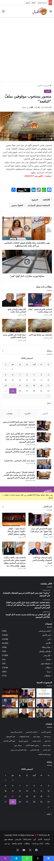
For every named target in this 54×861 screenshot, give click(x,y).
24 (48, 391)
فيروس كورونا (23, 741)
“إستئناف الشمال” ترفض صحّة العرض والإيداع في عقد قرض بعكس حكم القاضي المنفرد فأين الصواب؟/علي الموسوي (19, 475)
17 (48, 385)
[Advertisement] (27, 53)
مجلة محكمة (47, 745)
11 (41, 380)
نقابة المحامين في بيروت (18, 750)
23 (6, 385)
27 (27, 391)
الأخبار (39, 86)
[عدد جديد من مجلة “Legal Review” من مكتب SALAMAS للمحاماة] (44, 692)
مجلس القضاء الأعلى (32, 745)
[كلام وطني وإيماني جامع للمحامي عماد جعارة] (14, 300)
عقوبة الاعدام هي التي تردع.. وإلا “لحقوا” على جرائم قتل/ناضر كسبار (41, 531)
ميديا (48, 672)
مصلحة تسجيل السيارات (38, 205)
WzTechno (43, 835)
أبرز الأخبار (46, 635)
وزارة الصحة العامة (44, 754)
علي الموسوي (10, 736)
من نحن (7, 843)
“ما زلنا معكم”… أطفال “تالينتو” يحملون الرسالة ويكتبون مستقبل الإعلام (16, 531)
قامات (48, 659)
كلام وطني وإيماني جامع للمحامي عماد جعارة (17, 310)
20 (27, 385)
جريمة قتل (47, 736)
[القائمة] (3, 12)
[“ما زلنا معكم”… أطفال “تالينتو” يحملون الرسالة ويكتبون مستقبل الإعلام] (14, 519)
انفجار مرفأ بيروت (16, 732)
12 (34, 380)
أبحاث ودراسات (44, 631)
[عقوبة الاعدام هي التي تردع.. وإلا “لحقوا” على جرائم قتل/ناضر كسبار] (40, 519)
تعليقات (9, 413)
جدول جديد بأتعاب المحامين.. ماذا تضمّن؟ (19, 460)
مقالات (47, 667)
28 (20, 391)
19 (34, 385)
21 (20, 385)
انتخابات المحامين (31, 732)
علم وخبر (46, 655)
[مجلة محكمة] (39, 11)
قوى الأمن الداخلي (9, 741)
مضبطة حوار (45, 663)
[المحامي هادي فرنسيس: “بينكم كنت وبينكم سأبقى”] (40, 300)
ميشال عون (18, 745)
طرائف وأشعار (44, 651)
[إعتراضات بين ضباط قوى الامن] (40, 325)
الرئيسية (46, 86)
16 (6, 380)
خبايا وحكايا (46, 647)
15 (13, 380)
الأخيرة (27, 413)
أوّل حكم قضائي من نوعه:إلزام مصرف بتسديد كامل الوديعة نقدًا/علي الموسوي (20, 450)
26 (34, 391)
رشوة (34, 199)
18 (41, 385)
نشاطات (47, 676)
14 (20, 380)
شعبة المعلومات (24, 736)
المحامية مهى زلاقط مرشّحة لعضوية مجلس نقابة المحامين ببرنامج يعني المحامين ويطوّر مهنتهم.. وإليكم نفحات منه (14, 561)
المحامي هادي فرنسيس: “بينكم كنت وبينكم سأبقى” (40, 310)
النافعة (45, 199)
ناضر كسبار (47, 750)
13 (27, 380)
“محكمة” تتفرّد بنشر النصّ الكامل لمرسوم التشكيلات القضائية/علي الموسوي (19, 423)
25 (41, 391)
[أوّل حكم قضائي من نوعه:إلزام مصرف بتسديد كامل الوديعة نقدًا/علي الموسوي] (44, 452)
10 (48, 380)
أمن (48, 639)
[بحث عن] (50, 12)
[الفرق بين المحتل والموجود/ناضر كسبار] (44, 712)
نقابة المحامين (34, 750)
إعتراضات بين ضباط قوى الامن (40, 334)
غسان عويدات (36, 741)
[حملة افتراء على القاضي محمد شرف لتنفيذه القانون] (14, 325)
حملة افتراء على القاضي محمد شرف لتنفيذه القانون (14, 336)
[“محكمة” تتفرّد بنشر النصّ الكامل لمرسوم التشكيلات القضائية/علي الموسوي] (44, 425)
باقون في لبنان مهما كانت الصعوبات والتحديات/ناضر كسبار (42, 560)
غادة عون (48, 741)
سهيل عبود (36, 736)
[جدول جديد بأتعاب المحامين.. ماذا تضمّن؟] (44, 464)
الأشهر (45, 413)
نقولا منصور (16, 205)
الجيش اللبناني (46, 732)
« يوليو (49, 403)
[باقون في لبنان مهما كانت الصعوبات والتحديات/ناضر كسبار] (40, 548)
